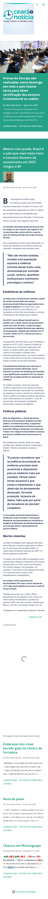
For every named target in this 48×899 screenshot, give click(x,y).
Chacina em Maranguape (22, 845)
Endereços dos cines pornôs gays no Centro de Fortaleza (22, 748)
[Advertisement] (24, 710)
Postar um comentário (30, 126)
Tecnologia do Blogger (25, 892)
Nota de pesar (13, 799)
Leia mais (7, 783)
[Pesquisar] (37, 4)
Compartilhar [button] (10, 126)
